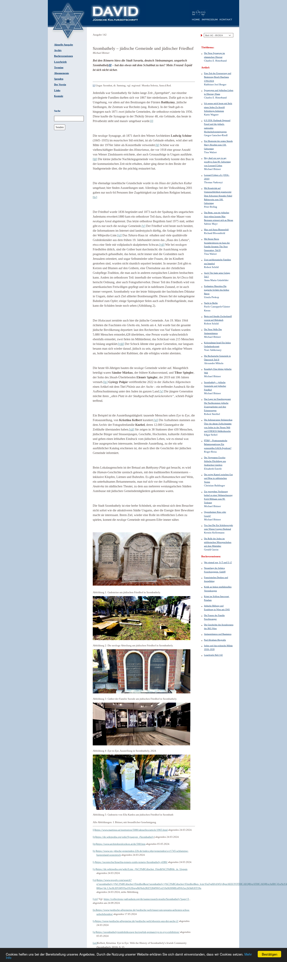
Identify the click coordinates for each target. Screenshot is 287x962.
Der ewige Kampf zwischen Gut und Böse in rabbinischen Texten (218, 478)
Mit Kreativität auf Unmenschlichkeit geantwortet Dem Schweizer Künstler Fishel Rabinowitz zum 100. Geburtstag (218, 195)
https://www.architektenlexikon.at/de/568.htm (121, 843)
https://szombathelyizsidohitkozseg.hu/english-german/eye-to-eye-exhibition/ (137, 932)
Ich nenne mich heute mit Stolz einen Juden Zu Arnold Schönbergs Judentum (218, 107)
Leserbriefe (60, 62)
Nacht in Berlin (211, 303)
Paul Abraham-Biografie (215, 640)
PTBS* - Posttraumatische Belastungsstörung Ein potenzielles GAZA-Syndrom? (217, 444)
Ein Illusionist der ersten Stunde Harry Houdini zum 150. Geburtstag (218, 145)
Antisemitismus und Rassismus (217, 634)
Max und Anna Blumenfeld (216, 229)
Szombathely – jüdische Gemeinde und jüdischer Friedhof (215, 386)
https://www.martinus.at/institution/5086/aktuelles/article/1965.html (131, 829)
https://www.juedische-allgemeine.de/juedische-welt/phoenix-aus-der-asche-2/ (137, 921)
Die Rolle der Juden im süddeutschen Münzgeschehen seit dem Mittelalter (217, 542)
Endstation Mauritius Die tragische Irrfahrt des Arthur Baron (216, 290)
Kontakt (58, 96)
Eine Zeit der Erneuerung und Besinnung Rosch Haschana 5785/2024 (217, 77)
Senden (60, 127)
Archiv (58, 50)
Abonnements (61, 73)
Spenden (58, 79)
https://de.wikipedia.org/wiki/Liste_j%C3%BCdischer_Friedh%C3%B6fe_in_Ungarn (141, 869)
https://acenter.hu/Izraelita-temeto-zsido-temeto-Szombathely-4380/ (132, 862)
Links (57, 90)
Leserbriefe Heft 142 (213, 655)
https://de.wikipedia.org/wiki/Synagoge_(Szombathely (125, 836)
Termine (58, 67)
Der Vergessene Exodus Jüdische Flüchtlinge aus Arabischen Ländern (215, 461)
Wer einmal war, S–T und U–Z (218, 562)
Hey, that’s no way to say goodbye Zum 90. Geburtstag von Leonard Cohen (217, 162)
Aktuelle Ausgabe (63, 44)
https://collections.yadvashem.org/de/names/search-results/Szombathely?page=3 (146, 899)
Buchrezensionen (63, 56)
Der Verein (60, 84)
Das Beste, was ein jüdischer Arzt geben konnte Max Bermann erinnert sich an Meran (218, 216)
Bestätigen (269, 954)
